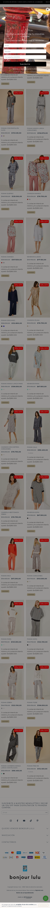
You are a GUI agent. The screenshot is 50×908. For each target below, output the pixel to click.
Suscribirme (25, 64)
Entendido (43, 905)
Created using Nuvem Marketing (25, 72)
